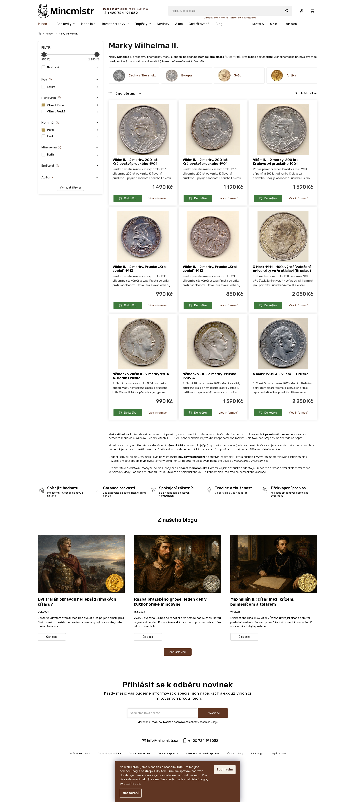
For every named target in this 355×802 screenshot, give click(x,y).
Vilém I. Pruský (72, 111)
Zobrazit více (177, 652)
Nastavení (131, 793)
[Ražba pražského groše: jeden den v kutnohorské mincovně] (177, 564)
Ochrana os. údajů (139, 753)
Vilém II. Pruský (72, 105)
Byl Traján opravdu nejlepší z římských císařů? (77, 602)
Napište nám (278, 753)
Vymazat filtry (69, 187)
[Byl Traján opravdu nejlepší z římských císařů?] (81, 564)
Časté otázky (235, 753)
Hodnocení (290, 24)
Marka (72, 129)
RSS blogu (257, 753)
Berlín (72, 154)
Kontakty (258, 24)
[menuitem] (45, 24)
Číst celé (51, 636)
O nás (273, 24)
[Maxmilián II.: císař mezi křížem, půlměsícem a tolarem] (273, 564)
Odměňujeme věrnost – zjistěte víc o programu (230, 17)
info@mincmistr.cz (162, 740)
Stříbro (72, 87)
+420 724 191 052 (203, 740)
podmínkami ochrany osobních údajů (195, 722)
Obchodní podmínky (109, 753)
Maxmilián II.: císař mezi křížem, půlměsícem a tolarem (262, 602)
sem (156, 779)
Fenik (72, 136)
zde (137, 783)
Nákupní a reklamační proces (203, 753)
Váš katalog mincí (80, 753)
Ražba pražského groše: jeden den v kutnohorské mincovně (170, 602)
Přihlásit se (213, 713)
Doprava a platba (168, 753)
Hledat (287, 11)
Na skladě (72, 67)
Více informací (158, 198)
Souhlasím (225, 769)
